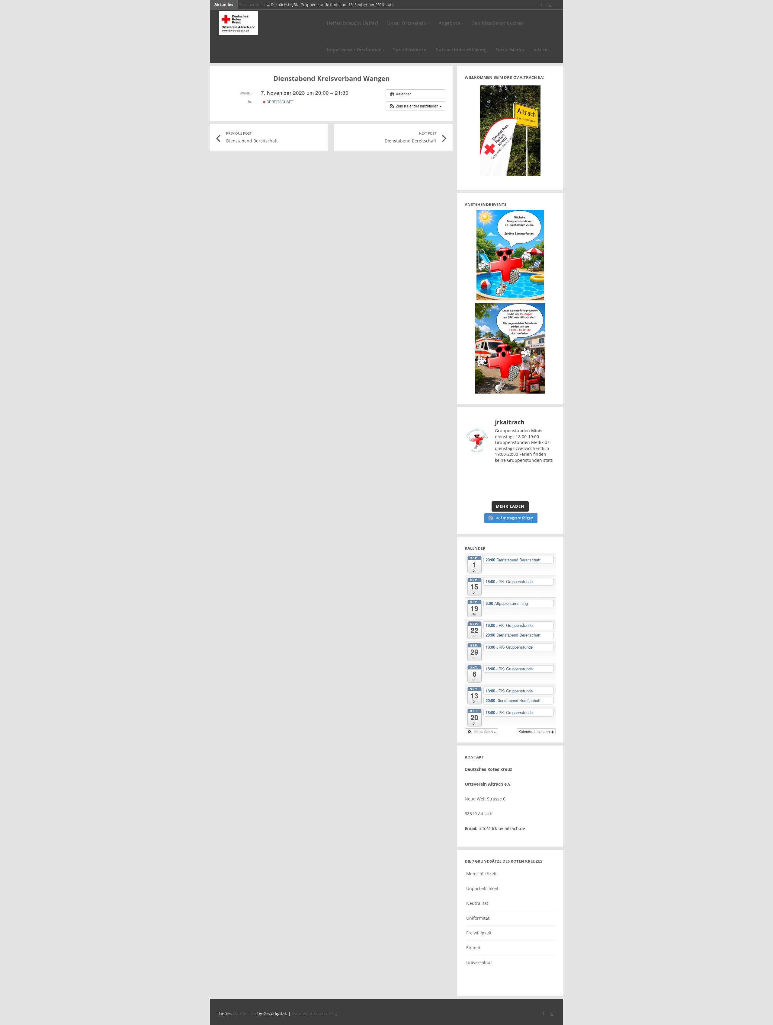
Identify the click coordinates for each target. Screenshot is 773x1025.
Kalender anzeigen (534, 731)
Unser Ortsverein (406, 23)
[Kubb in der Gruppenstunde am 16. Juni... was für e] (475, 491)
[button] (415, 106)
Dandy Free (244, 1013)
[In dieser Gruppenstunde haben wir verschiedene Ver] (545, 476)
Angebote (449, 23)
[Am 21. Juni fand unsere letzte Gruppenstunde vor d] (498, 476)
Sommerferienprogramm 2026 (266, 4)
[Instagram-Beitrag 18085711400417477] (475, 476)
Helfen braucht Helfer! (352, 23)
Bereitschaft (279, 101)
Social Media (510, 49)
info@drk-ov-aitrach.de (502, 828)
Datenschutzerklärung (460, 49)
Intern (540, 49)
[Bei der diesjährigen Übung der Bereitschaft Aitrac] (522, 476)
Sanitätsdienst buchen (498, 23)
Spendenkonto (409, 49)
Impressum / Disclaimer (354, 49)
